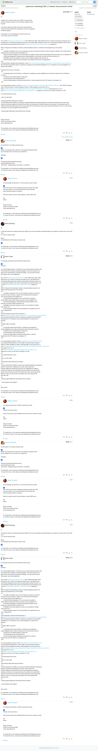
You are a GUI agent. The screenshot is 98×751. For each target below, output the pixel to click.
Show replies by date (67, 137)
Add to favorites (80, 28)
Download (79, 20)
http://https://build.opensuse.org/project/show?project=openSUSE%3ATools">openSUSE (26, 88)
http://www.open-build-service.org (16, 40)
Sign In (65, 2)
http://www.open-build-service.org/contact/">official (37, 44)
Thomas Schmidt (10, 140)
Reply (3, 134)
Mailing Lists (9, 2)
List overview (78, 16)
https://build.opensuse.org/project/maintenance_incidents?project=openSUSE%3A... (50, 63)
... (1, 148)
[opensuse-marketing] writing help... (88, 7)
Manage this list (56, 2)
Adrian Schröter (10, 12)
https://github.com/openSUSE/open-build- (31, 341)
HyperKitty (48, 748)
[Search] (94, 2)
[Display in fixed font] (69, 133)
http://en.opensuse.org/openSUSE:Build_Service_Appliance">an (20, 90)
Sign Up (73, 2)
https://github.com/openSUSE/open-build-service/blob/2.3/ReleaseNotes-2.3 (40, 85)
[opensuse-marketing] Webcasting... (10, 7)
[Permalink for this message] (72, 133)
